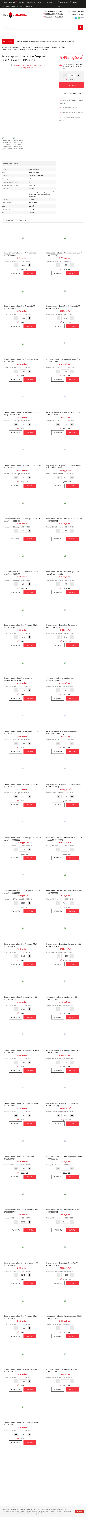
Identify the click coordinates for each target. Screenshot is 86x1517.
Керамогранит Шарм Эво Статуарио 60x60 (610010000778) (21, 1423)
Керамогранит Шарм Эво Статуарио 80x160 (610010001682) (64, 785)
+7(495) (77, 11)
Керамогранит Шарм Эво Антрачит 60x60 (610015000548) (21, 254)
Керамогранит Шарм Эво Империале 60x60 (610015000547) (64, 254)
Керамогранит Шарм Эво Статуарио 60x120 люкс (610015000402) (63, 573)
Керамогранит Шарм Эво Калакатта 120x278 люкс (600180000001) (64, 838)
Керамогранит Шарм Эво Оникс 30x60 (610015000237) (19, 1157)
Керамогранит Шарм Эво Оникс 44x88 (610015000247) (61, 998)
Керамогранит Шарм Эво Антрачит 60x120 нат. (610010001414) (21, 413)
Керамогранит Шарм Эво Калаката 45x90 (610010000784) (62, 1211)
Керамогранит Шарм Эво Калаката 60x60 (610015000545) (63, 307)
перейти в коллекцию (72, 94)
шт (76, 79)
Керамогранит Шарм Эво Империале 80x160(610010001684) (61, 732)
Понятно (79, 1512)
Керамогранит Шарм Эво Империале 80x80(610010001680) (61, 626)
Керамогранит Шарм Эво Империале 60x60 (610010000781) (64, 1317)
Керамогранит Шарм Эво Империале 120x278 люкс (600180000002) (22, 838)
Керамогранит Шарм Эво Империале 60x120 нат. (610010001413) (64, 360)
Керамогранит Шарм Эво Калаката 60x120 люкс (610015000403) (21, 573)
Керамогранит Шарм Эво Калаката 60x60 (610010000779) (20, 1370)
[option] (29, 100)
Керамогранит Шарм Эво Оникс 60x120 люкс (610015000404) (64, 520)
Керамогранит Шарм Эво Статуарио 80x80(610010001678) (61, 679)
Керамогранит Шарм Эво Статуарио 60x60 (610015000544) (21, 360)
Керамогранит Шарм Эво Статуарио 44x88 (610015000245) (63, 945)
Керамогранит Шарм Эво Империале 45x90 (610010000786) (64, 1157)
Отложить (15, 273)
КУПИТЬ (30, 273)
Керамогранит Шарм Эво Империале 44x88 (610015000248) (64, 892)
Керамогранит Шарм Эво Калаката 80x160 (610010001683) (21, 785)
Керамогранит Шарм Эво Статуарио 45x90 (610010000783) (21, 1264)
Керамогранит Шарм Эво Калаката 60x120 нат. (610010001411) (23, 466)
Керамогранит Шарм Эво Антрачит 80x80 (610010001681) (21, 626)
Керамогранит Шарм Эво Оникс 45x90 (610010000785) (62, 1264)
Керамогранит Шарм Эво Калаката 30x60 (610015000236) (63, 1104)
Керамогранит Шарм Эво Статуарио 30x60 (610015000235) (21, 1104)
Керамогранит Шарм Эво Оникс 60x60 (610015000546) (19, 307)
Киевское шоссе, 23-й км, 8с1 (54, 13)
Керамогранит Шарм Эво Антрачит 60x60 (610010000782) (21, 1317)
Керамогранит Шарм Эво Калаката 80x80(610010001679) (18, 679)
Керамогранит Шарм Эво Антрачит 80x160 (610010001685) (21, 732)
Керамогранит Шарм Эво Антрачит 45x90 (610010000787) (21, 1211)
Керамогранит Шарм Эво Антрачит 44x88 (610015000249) (21, 945)
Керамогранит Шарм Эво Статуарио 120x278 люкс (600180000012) (22, 892)
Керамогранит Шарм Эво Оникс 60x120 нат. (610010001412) (64, 413)
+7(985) (77, 14)
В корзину (72, 85)
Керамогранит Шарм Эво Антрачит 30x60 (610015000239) (63, 1051)
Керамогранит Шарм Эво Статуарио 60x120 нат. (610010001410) (64, 466)
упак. (71, 79)
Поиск (80, 27)
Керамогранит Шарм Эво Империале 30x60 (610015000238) (21, 1051)
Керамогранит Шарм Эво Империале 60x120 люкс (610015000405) (22, 520)
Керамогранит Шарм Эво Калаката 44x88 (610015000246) (20, 998)
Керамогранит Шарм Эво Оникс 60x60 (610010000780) (61, 1370)
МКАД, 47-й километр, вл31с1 (54, 16)
